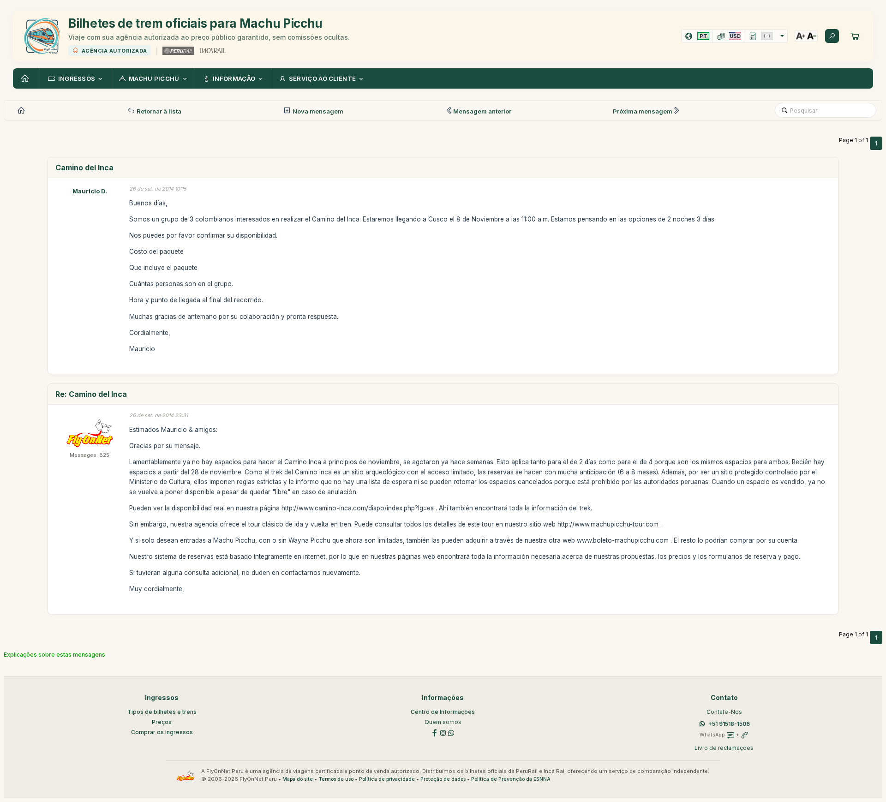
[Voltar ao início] (26, 78)
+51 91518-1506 (729, 723)
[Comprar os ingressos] (855, 36)
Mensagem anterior (482, 111)
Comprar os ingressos (162, 732)
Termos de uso (335, 779)
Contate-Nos (724, 711)
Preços (162, 721)
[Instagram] (443, 732)
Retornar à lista (158, 111)
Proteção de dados (443, 779)
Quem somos (443, 721)
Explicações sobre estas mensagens (54, 654)
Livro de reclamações (724, 747)
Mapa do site (297, 779)
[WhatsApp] (451, 732)
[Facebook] (435, 732)
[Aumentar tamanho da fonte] (800, 36)
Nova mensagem (317, 111)
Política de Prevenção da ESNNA (511, 779)
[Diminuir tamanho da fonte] (811, 36)
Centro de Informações (443, 711)
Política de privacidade (387, 779)
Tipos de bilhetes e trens (162, 711)
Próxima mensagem (642, 111)
